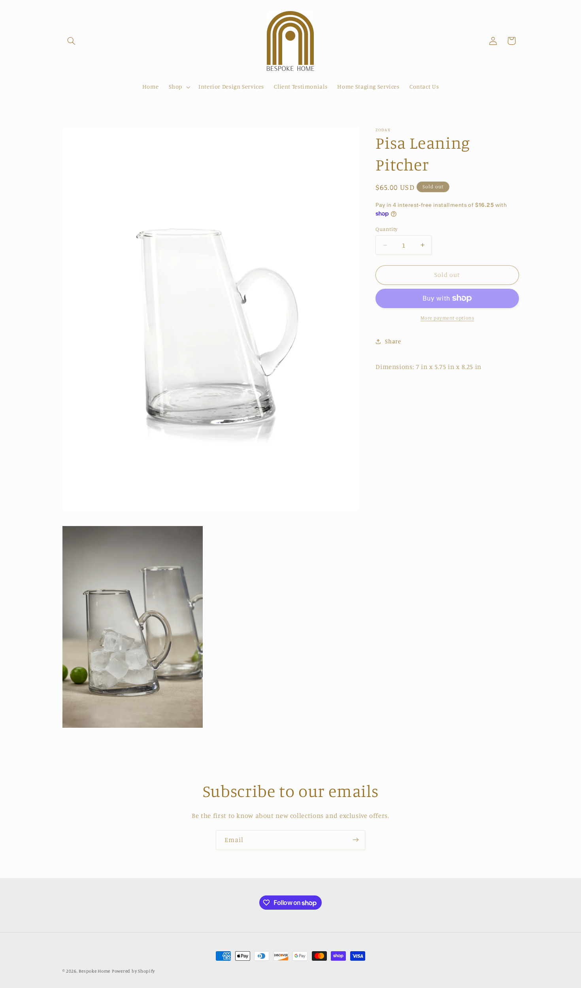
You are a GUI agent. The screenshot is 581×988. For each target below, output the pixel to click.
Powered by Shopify (133, 971)
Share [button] (393, 341)
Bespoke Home (94, 971)
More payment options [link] (447, 318)
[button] (71, 41)
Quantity (386, 229)
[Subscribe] (356, 840)
